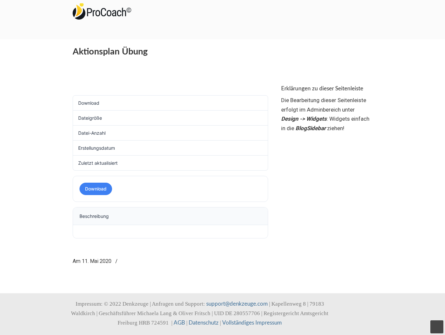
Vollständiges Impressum (252, 323)
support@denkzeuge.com (237, 304)
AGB (179, 323)
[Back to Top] (436, 326)
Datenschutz (204, 323)
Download (96, 188)
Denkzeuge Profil (105, 11)
